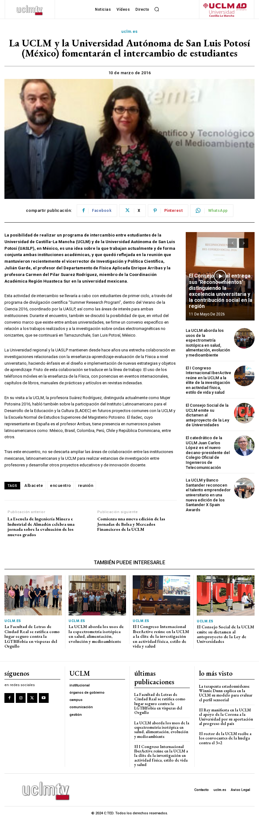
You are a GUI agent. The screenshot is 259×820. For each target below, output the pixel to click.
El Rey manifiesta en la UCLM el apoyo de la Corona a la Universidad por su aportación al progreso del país (226, 716)
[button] (157, 9)
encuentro (60, 485)
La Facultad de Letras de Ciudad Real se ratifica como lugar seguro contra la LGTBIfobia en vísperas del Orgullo (32, 636)
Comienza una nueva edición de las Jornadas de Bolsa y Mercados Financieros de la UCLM (131, 524)
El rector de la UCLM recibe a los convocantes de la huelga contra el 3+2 (225, 738)
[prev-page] (232, 243)
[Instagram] (21, 698)
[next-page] (243, 243)
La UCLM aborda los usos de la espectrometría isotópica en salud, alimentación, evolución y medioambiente (208, 342)
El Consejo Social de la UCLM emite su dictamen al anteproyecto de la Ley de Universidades (207, 415)
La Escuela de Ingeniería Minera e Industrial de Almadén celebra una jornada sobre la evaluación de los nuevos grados (41, 526)
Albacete (33, 485)
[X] (32, 698)
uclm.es (129, 31)
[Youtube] (44, 698)
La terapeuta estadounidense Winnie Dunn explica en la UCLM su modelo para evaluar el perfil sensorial (225, 693)
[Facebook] (9, 698)
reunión (85, 485)
